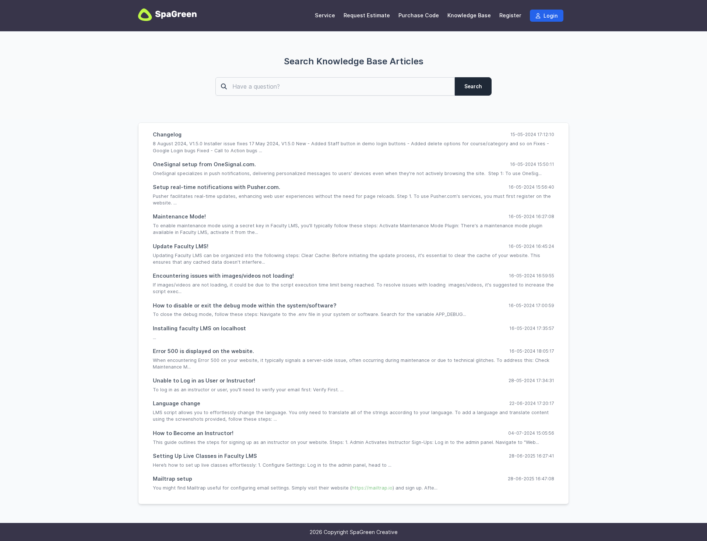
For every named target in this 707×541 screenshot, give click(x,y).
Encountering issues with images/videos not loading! (223, 276)
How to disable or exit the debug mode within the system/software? (245, 305)
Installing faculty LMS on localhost (199, 328)
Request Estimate (367, 15)
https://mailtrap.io (372, 488)
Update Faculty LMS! (180, 246)
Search (473, 86)
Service (325, 15)
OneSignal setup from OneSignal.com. (204, 164)
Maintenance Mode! (179, 216)
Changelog (167, 134)
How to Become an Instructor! (193, 433)
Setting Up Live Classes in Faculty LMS (205, 456)
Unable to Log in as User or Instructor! (204, 380)
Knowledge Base (469, 15)
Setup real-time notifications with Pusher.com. (216, 187)
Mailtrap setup (172, 479)
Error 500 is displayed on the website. (203, 351)
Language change (176, 403)
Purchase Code (418, 15)
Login (549, 16)
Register (510, 15)
